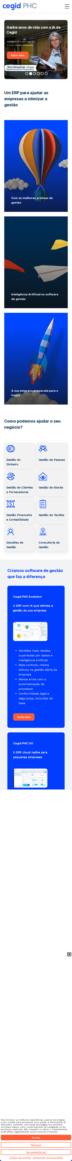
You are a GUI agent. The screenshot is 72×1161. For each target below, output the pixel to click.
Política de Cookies (20, 1157)
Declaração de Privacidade (48, 1157)
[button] (69, 954)
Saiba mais (23, 717)
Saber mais (18, 55)
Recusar (36, 1145)
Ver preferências (36, 1152)
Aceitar (36, 1137)
